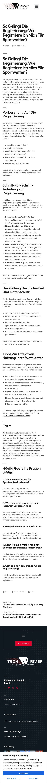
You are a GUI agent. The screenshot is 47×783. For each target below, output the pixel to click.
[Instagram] (13, 688)
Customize (11, 779)
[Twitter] (9, 688)
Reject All (33, 779)
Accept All (23, 773)
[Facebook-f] (5, 688)
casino (32, 592)
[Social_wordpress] (17, 688)
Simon (7, 45)
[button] (36, 6)
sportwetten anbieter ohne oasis (16, 416)
